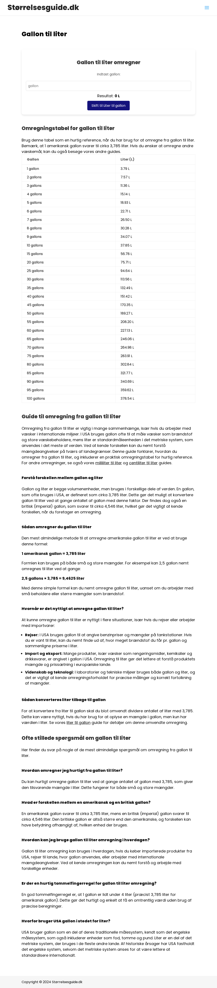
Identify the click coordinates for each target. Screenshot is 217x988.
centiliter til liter (143, 463)
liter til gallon (78, 722)
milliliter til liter (108, 463)
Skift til (108, 105)
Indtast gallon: (108, 74)
